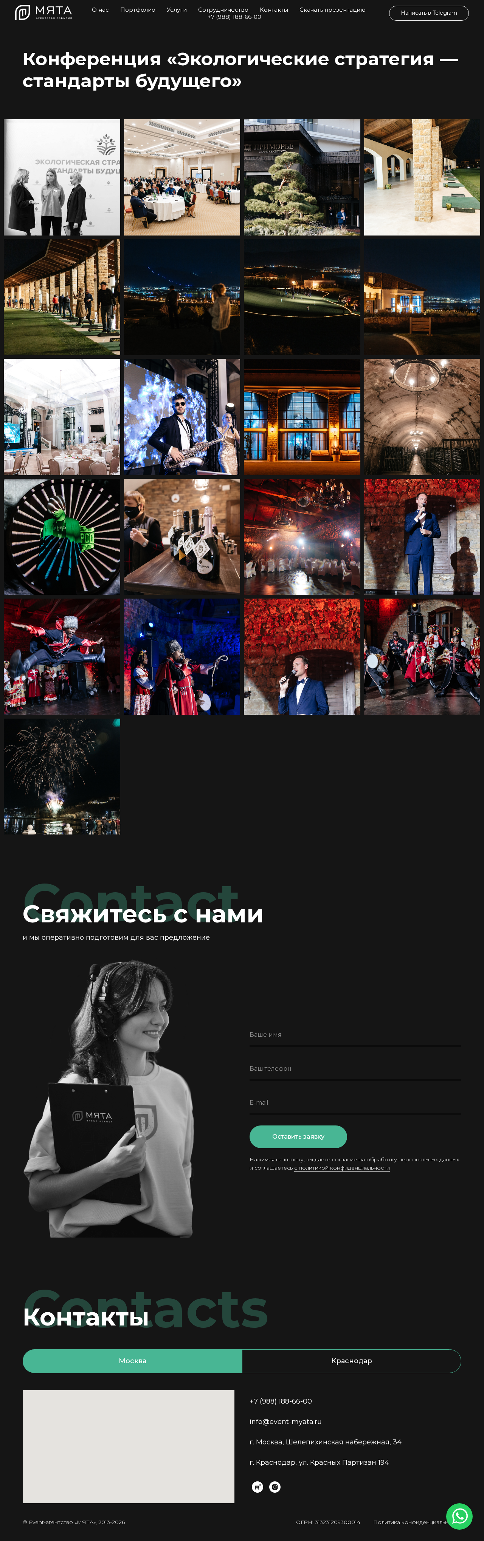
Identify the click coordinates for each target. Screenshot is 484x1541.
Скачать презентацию (332, 9)
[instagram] (275, 1487)
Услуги (177, 9)
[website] (257, 1487)
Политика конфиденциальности (417, 1522)
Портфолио (137, 9)
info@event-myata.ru (286, 1422)
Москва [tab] (132, 1361)
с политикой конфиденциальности (342, 1167)
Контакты (274, 9)
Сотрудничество (223, 9)
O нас (100, 9)
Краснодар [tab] (351, 1361)
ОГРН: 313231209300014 (328, 1522)
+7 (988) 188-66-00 (234, 16)
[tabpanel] (242, 1446)
